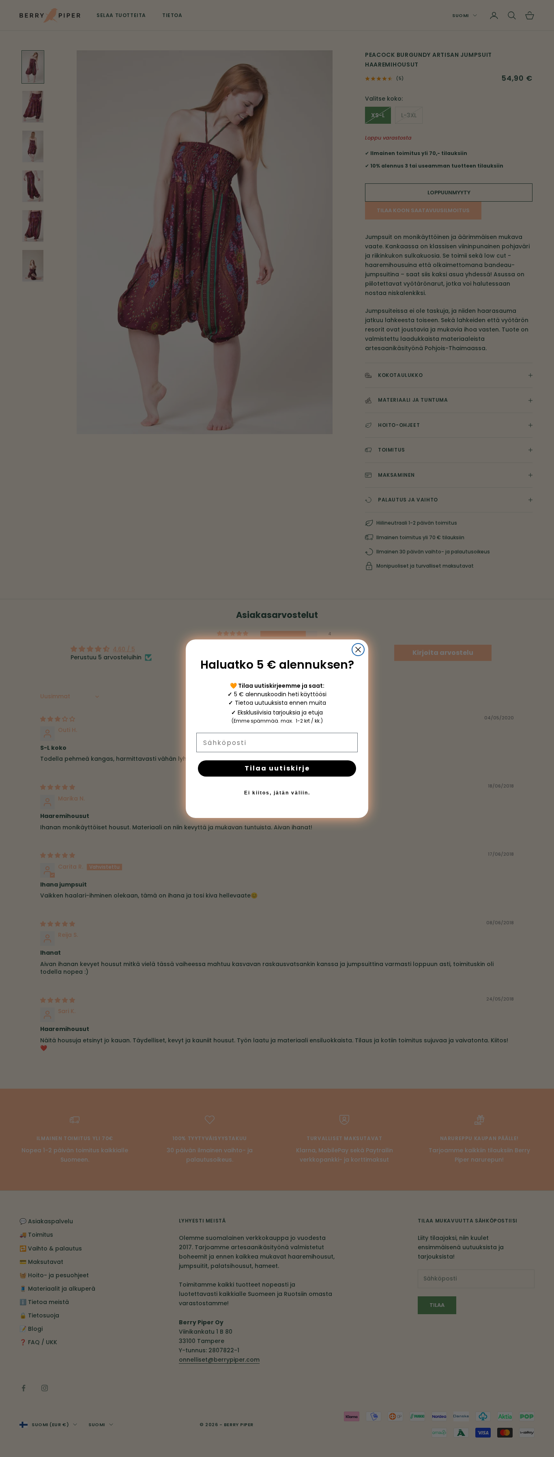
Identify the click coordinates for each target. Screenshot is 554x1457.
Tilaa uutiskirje (277, 768)
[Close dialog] (358, 649)
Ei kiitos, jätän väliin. (277, 793)
